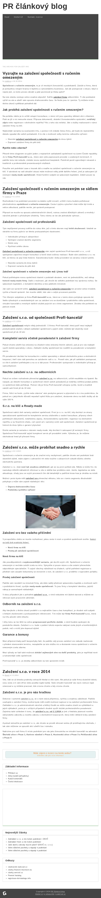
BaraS (7, 675)
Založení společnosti (13, 325)
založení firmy (60, 97)
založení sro (32, 478)
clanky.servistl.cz (15, 873)
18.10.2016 (17, 81)
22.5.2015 (17, 451)
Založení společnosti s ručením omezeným (24, 251)
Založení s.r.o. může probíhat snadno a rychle (44, 447)
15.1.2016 (17, 321)
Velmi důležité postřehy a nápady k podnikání (27, 848)
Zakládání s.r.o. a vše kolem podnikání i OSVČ (28, 839)
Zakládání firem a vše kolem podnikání (24, 842)
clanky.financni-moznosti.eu (20, 870)
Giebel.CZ (18, 17)
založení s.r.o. (46, 378)
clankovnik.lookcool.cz (17, 867)
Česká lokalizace (15, 782)
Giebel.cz (39, 894)
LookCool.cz (61, 894)
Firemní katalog (14, 875)
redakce (8, 81)
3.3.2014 (15, 675)
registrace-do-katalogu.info (19, 878)
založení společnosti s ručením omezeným (37, 139)
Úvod (7, 17)
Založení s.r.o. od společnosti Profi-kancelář (42, 318)
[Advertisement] (50, 41)
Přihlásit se (13, 773)
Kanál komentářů (15, 779)
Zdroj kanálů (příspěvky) (18, 776)
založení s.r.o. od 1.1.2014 (48, 711)
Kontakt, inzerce (35, 17)
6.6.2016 (16, 196)
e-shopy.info (49, 894)
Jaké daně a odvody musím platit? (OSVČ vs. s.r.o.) (30, 845)
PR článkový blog (35, 6)
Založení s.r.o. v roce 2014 (26, 672)
